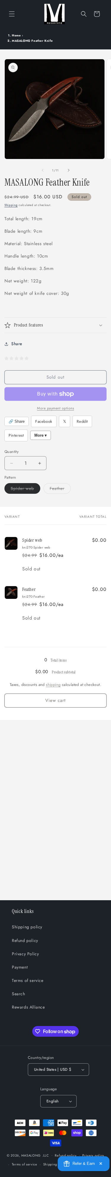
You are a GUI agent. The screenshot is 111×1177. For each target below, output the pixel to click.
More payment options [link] (55, 408)
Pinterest (16, 435)
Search (18, 994)
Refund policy (25, 940)
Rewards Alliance (28, 1007)
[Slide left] (42, 170)
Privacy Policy (25, 954)
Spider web (25, 489)
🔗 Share (17, 421)
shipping (53, 684)
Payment (20, 967)
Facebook (43, 421)
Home (16, 35)
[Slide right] (68, 170)
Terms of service (28, 980)
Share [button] (16, 344)
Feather (60, 489)
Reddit (82, 421)
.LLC (45, 1155)
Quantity (11, 451)
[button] (11, 13)
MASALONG (31, 1155)
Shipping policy (27, 927)
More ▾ (40, 435)
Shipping (11, 205)
